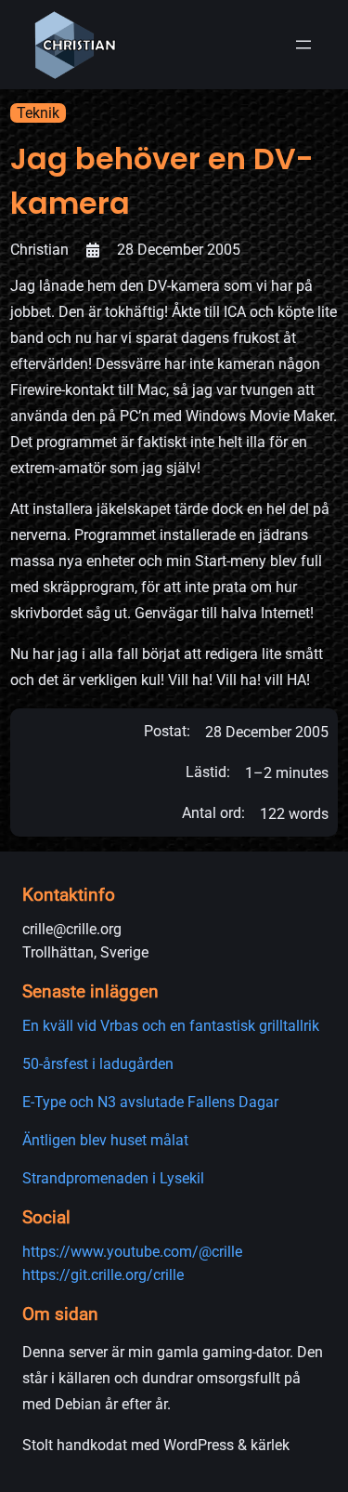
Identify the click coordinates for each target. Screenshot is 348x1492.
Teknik (38, 113)
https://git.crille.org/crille (103, 1275)
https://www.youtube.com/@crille (132, 1252)
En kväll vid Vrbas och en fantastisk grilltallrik (170, 1026)
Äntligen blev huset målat (105, 1140)
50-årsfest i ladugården (98, 1064)
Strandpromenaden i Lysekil (113, 1178)
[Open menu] (303, 44)
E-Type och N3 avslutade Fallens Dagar (150, 1102)
